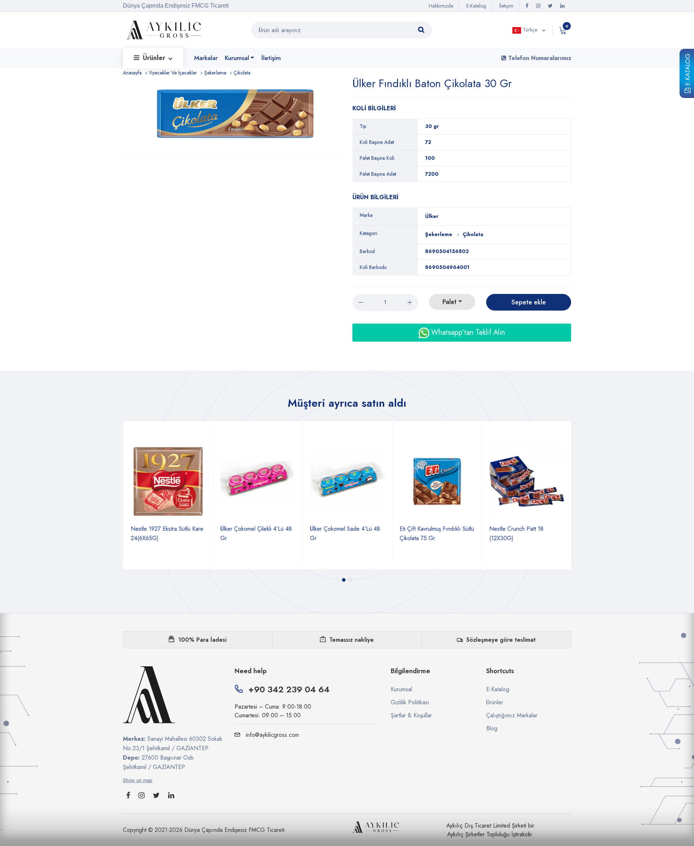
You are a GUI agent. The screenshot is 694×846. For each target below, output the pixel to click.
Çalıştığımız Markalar (511, 715)
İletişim (506, 5)
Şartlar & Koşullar (411, 715)
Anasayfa (132, 72)
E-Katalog (687, 71)
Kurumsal (237, 58)
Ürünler (155, 58)
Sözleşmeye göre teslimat (501, 640)
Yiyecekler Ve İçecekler (173, 72)
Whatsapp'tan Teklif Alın (467, 332)
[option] (236, 116)
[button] (344, 580)
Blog (491, 728)
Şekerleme (215, 72)
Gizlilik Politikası (410, 702)
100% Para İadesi (202, 640)
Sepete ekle (528, 302)
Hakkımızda (441, 5)
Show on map (137, 780)
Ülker (431, 216)
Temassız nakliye (351, 640)
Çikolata (242, 72)
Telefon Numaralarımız (538, 58)
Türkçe (530, 29)
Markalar (206, 58)
